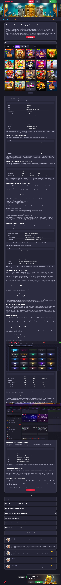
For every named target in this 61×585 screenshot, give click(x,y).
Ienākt (37, 1)
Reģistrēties (31, 1)
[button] (1, 10)
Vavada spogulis (30, 37)
